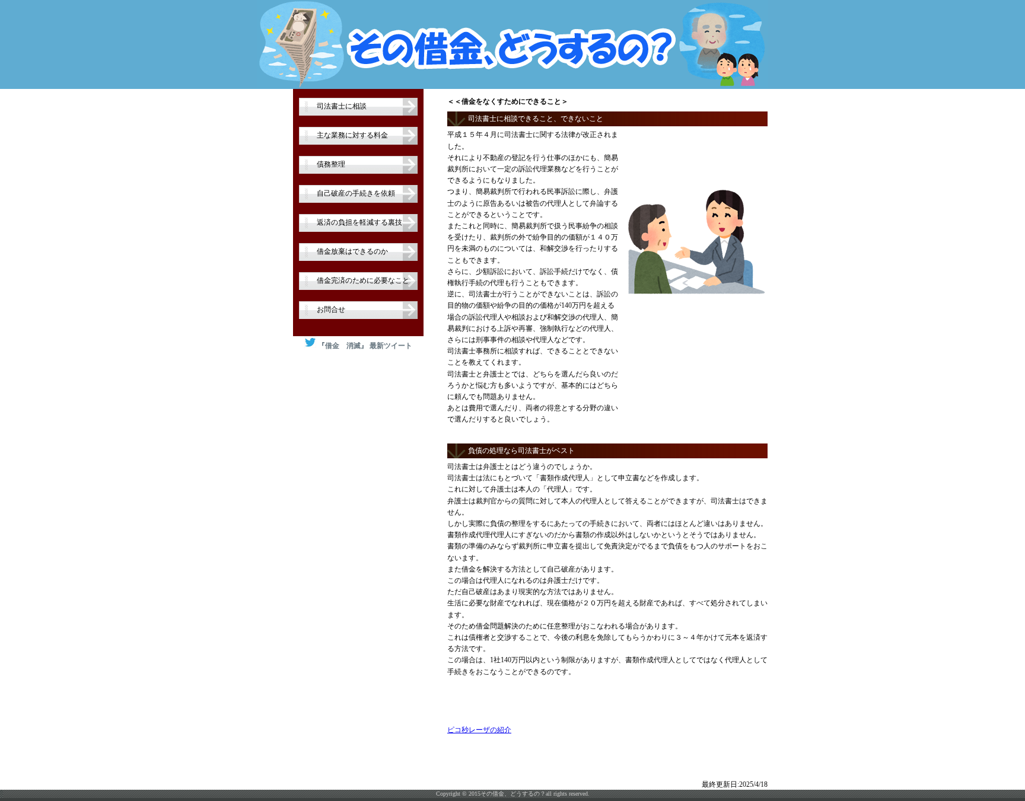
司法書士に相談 (342, 106)
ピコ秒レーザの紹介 (479, 730)
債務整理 (331, 164)
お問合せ (331, 309)
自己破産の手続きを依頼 (356, 193)
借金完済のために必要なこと (363, 280)
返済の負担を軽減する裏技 (359, 222)
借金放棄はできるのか (352, 251)
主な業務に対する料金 (352, 135)
